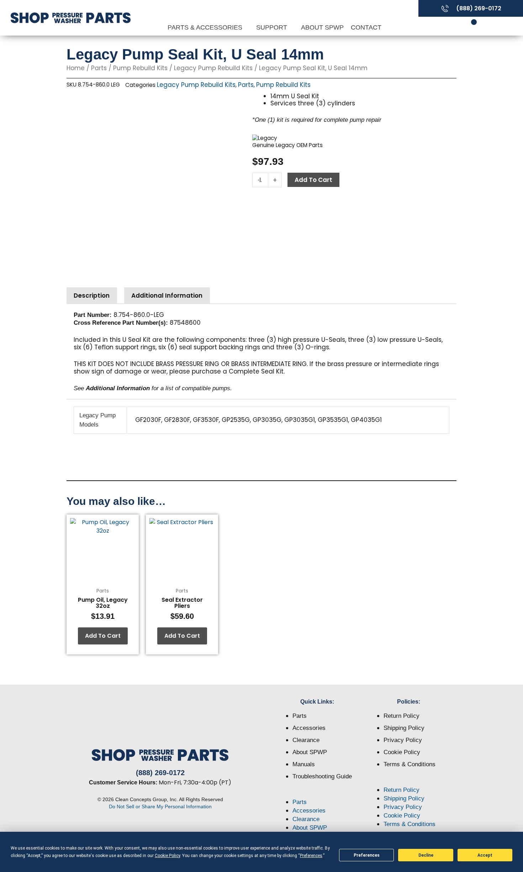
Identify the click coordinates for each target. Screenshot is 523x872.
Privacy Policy (403, 740)
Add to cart (313, 180)
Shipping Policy (404, 728)
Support (272, 27)
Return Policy (401, 715)
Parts (99, 68)
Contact (366, 27)
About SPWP (322, 27)
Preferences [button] (311, 855)
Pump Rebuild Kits (140, 68)
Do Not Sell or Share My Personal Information (160, 806)
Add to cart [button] (103, 636)
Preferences (367, 855)
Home (76, 68)
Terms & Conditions (409, 764)
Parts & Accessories (206, 27)
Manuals (303, 764)
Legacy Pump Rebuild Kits (213, 68)
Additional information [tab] (166, 295)
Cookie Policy (402, 752)
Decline (425, 855)
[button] (317, 793)
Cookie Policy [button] (167, 855)
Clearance (305, 740)
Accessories (309, 728)
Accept (484, 855)
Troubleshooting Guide (322, 776)
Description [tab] (92, 295)
